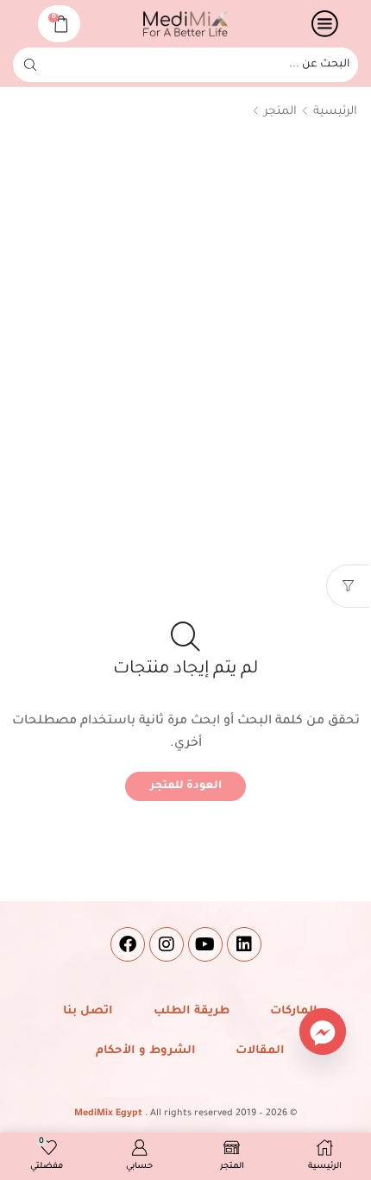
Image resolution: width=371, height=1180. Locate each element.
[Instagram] (166, 944)
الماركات (294, 1011)
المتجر (280, 111)
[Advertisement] (185, 341)
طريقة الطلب (192, 1011)
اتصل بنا (88, 1011)
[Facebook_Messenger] (322, 1031)
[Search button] (30, 64)
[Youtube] (205, 944)
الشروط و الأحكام (146, 1050)
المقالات (260, 1050)
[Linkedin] (244, 944)
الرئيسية (335, 111)
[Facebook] (127, 944)
